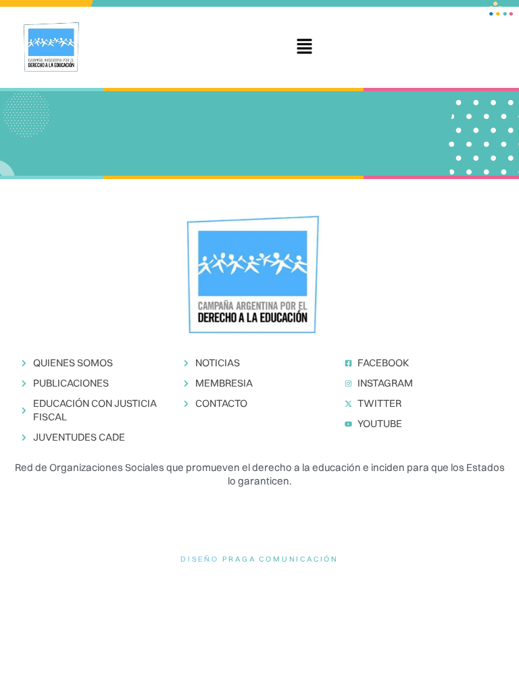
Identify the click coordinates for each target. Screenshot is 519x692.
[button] (304, 46)
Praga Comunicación (280, 559)
